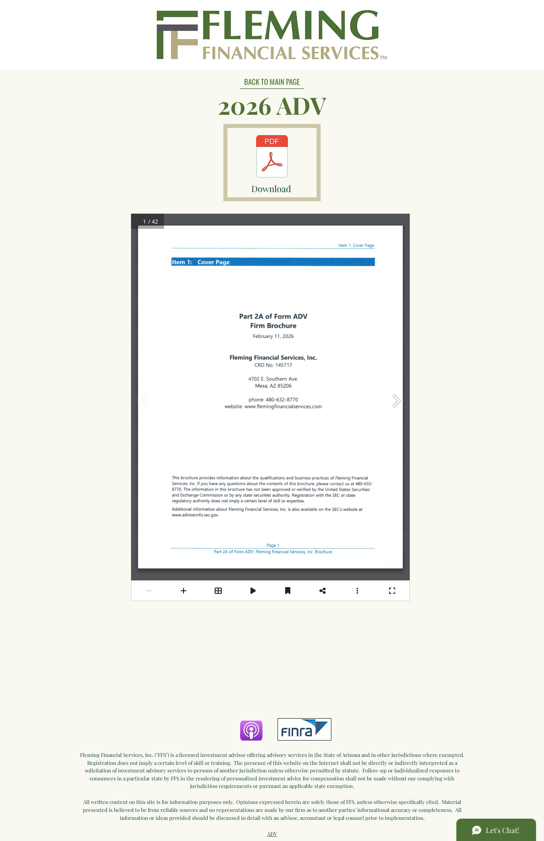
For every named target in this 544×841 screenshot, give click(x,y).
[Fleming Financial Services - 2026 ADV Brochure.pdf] (272, 157)
